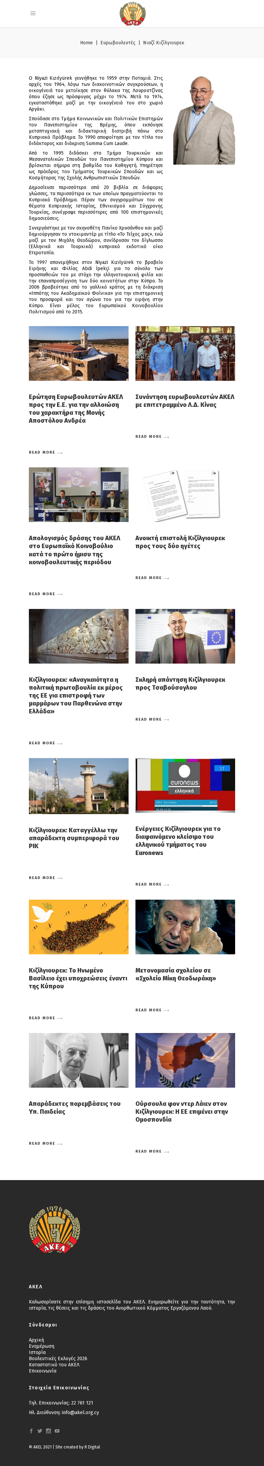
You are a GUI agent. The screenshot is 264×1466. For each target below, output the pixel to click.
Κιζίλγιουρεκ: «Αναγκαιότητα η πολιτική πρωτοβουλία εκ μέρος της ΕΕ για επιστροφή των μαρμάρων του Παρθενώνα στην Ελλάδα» (76, 695)
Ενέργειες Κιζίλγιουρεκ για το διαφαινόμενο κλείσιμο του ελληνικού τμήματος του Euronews (178, 840)
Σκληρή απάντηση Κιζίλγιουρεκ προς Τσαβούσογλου (180, 683)
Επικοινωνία (42, 1371)
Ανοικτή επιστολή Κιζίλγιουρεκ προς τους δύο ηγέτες (180, 542)
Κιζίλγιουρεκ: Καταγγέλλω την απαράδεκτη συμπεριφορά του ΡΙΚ (74, 838)
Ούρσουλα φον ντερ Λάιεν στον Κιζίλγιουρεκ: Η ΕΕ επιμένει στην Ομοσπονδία (181, 1111)
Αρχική (36, 1340)
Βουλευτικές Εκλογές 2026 (58, 1359)
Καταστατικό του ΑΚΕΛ (54, 1365)
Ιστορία (37, 1352)
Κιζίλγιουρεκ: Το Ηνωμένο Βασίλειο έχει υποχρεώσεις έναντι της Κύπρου (78, 978)
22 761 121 (82, 1403)
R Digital (92, 1447)
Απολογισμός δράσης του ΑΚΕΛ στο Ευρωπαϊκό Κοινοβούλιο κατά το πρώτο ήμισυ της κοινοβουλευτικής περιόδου (74, 550)
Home (86, 43)
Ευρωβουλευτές (117, 43)
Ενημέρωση (41, 1346)
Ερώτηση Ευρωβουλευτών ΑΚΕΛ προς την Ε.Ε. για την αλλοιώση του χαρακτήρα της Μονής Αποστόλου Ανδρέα (76, 408)
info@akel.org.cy (80, 1412)
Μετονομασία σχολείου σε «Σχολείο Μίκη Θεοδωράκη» (175, 974)
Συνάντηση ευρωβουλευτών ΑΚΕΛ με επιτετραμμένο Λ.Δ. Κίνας (184, 401)
